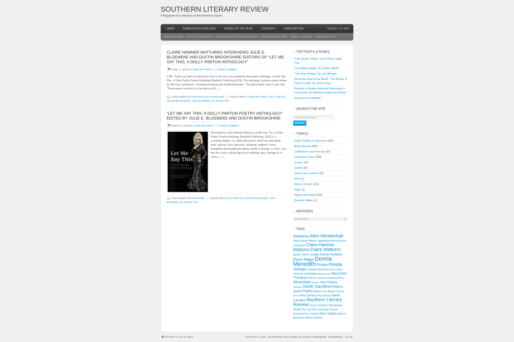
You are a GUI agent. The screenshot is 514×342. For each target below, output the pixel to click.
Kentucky (298, 273)
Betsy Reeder (338, 240)
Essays (298, 162)
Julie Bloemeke (200, 101)
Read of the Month (200, 37)
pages (297, 189)
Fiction (322, 264)
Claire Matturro (201, 69)
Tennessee (335, 305)
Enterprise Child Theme (282, 337)
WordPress (335, 337)
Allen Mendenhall (326, 235)
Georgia (299, 269)
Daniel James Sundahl (306, 254)
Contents (268, 28)
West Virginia (328, 313)
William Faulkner (314, 317)
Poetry (308, 291)
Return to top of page (179, 337)
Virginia (314, 313)
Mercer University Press (331, 278)
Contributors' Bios (304, 156)
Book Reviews (174, 37)
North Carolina (317, 286)
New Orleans (329, 282)
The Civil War (309, 309)
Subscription (293, 28)
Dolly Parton (277, 97)
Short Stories (324, 295)
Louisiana (310, 273)
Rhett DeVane (308, 295)
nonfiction (297, 287)
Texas (297, 309)
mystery (315, 282)
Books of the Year (239, 28)
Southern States (303, 200)
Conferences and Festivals (309, 151)
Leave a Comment (227, 69)
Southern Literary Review (215, 9)
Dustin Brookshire (178, 101)
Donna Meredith (312, 261)
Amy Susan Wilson (305, 240)
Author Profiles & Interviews (237, 37)
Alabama (301, 236)
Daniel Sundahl (331, 254)
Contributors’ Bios (274, 37)
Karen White (336, 269)
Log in (348, 337)
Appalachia (324, 240)
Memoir (313, 278)
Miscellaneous (301, 37)
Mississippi (302, 282)
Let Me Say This (220, 101)
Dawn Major (303, 259)
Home (170, 28)
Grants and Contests (306, 173)
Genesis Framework (314, 337)
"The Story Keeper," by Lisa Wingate (315, 73)
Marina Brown (324, 274)
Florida (335, 264)
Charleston (299, 245)
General (298, 167)
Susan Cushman (318, 305)
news (297, 178)
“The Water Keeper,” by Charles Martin (316, 68)
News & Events (326, 37)
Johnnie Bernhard (318, 269)
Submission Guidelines (199, 28)
